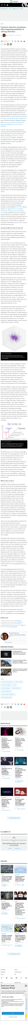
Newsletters (5, 8)
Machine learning (6, 688)
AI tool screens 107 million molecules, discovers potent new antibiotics (20, 802)
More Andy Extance (7, 647)
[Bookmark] (11, 44)
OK (13, 1013)
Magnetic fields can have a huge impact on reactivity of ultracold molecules (20, 742)
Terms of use (18, 982)
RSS (15, 974)
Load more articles (14, 818)
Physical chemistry (6, 691)
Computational (18, 681)
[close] (27, 38)
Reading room (15, 8)
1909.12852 (18, 623)
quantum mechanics (6, 697)
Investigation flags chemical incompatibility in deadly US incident (7, 905)
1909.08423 (19, 622)
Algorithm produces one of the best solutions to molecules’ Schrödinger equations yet (6, 743)
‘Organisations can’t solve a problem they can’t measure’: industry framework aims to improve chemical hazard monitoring (20, 908)
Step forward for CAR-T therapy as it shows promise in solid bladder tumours (20, 938)
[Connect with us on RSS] (26, 978)
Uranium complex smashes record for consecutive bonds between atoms (7, 938)
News (2, 23)
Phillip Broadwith (5, 913)
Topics (2, 974)
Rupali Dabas (21, 885)
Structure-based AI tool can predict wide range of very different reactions (6, 802)
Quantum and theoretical (8, 694)
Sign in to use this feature (21, 38)
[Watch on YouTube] (21, 978)
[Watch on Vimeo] (16, 978)
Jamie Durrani (21, 809)
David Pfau (19, 207)
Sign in (10, 848)
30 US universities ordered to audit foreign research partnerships (7, 879)
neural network (16, 688)
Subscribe (3, 969)
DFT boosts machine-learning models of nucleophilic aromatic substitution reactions (20, 773)
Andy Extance (10, 35)
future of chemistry (6, 685)
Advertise (3, 972)
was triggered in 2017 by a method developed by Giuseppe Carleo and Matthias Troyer (12, 210)
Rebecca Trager (5, 885)
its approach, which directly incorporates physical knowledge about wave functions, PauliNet (13, 124)
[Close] (24, 995)
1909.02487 (17, 620)
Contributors (18, 972)
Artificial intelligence (7, 681)
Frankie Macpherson (19, 946)
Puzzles (21, 8)
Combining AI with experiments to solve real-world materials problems (19, 653)
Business (4, 901)
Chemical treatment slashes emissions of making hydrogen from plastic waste (19, 662)
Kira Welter (6, 810)
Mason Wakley (21, 918)
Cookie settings (13, 1016)
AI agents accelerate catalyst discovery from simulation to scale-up (19, 670)
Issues (16, 969)
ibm (14, 685)
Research (4, 737)
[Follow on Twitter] (7, 978)
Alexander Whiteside (19, 781)
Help (2, 982)
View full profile (8, 642)
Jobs (10, 8)
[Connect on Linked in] (11, 978)
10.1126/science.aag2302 (10, 626)
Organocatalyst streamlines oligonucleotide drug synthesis (20, 879)
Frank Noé (22, 118)
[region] (13, 1007)
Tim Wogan (6, 751)
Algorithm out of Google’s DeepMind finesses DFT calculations (7, 771)
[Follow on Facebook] (2, 978)
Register (17, 848)
